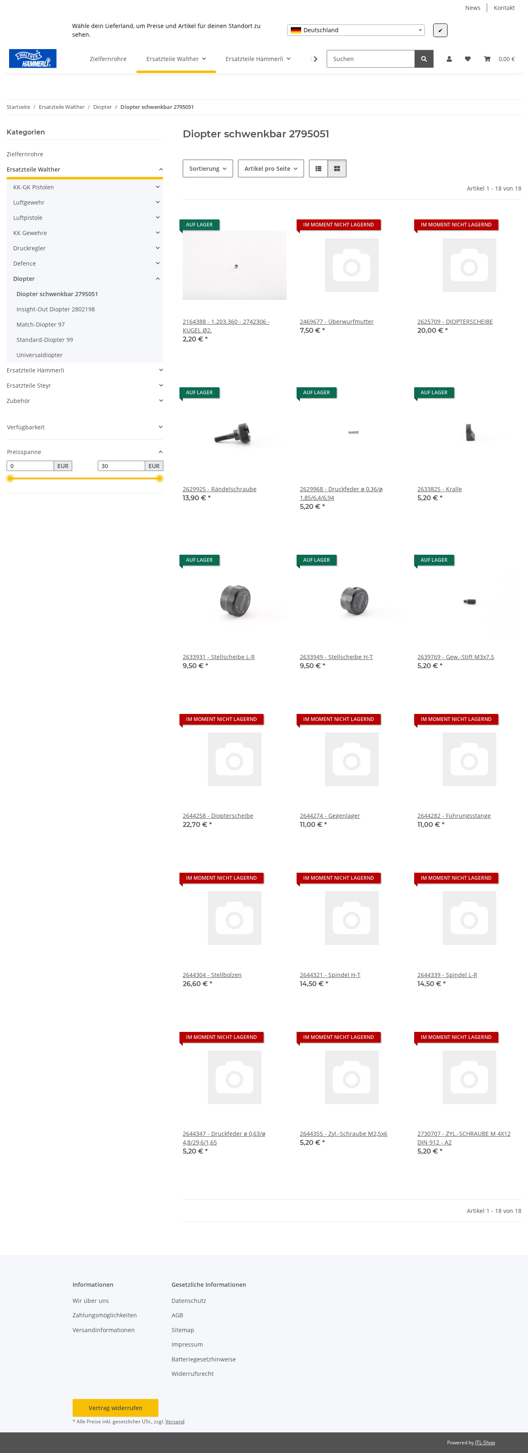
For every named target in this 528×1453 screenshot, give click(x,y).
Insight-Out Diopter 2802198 (55, 309)
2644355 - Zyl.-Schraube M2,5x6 (343, 1133)
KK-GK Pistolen (33, 187)
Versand (174, 1421)
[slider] (10, 479)
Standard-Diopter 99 (44, 340)
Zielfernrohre (25, 154)
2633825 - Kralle (439, 489)
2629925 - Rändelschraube (220, 489)
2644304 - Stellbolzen (212, 975)
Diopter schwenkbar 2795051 (57, 294)
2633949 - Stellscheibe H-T (336, 657)
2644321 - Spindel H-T (330, 975)
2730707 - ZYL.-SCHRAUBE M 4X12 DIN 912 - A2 (464, 1138)
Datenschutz (189, 1301)
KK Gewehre (30, 233)
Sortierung (204, 168)
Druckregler (29, 248)
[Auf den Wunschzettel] (273, 227)
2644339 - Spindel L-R (447, 975)
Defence (24, 263)
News (473, 8)
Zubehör (18, 401)
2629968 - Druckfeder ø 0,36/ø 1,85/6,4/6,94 (341, 493)
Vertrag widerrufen (115, 1408)
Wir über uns (91, 1301)
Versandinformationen (104, 1330)
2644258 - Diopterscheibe (218, 816)
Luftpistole (27, 217)
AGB (177, 1315)
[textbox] (356, 30)
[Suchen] (424, 59)
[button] (449, 59)
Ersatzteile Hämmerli (35, 370)
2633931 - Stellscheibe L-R (219, 657)
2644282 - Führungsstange (454, 816)
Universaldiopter (39, 355)
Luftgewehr (29, 202)
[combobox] (356, 30)
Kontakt (504, 8)
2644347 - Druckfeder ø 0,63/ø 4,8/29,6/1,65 (224, 1138)
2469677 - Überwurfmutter (337, 321)
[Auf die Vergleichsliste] (251, 227)
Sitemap (183, 1330)
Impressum (187, 1344)
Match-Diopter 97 (40, 324)
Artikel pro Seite (267, 168)
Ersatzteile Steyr (29, 385)
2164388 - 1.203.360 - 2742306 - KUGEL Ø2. (226, 326)
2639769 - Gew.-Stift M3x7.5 (455, 657)
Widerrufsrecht (193, 1374)
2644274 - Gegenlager (330, 816)
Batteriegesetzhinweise (204, 1359)
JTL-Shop (485, 1442)
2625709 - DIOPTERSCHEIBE (455, 321)
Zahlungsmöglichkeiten (105, 1315)
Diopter (24, 279)
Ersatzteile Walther (33, 169)
